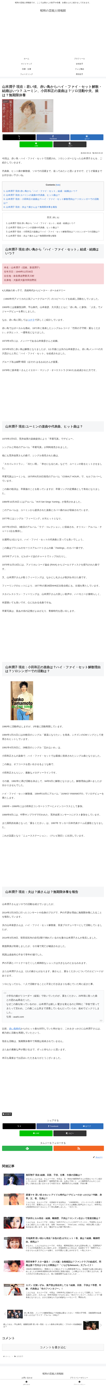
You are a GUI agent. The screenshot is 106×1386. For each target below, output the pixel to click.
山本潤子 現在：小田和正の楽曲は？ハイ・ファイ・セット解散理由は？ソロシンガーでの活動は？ (54, 231)
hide (58, 185)
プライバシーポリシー (79, 1378)
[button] (69, 144)
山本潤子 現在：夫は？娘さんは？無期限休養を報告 (30, 207)
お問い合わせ (27, 1378)
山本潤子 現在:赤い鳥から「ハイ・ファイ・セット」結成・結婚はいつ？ (40, 191)
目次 (49, 217)
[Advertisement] (53, 36)
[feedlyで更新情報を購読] (27, 1148)
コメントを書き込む (53, 1347)
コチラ (31, 320)
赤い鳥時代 (15, 1028)
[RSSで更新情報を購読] (79, 1148)
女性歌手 (8, 1114)
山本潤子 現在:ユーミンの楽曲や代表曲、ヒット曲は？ (31, 195)
